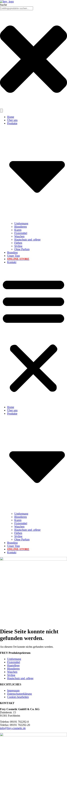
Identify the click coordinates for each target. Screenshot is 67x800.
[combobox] (16, 8)
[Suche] (1, 110)
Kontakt (11, 262)
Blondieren (20, 226)
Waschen (19, 236)
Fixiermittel (20, 233)
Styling (18, 246)
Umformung (21, 223)
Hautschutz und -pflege (27, 239)
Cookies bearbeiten (18, 696)
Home (10, 116)
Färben (18, 242)
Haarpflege (13, 665)
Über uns (12, 120)
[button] (33, 335)
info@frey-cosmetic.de (13, 728)
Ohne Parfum (21, 249)
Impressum (13, 690)
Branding (12, 252)
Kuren (17, 229)
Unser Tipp (13, 255)
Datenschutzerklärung (19, 693)
